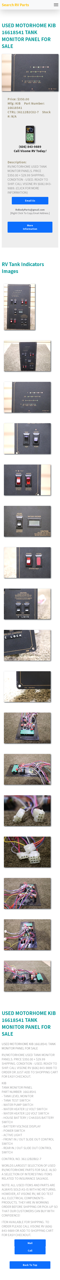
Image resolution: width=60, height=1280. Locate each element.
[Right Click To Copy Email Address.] (30, 211)
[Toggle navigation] (56, 4)
